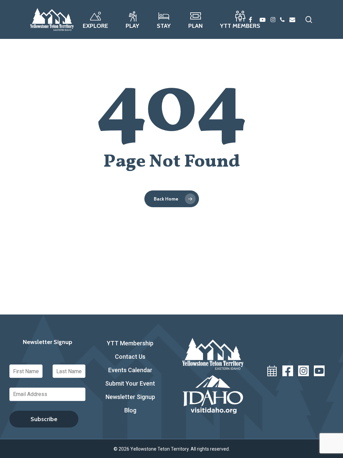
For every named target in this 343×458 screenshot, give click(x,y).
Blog (130, 410)
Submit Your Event (130, 383)
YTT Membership (130, 343)
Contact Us (130, 356)
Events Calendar (130, 370)
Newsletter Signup (130, 396)
